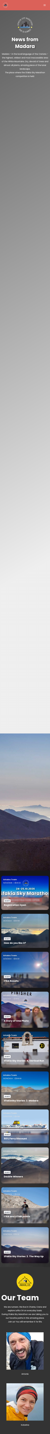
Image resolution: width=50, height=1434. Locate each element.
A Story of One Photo (16, 1020)
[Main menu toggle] (44, 5)
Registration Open (15, 905)
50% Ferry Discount (15, 1138)
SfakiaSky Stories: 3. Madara (21, 1100)
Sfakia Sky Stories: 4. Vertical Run (24, 1060)
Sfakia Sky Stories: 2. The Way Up (24, 1256)
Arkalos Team (10, 879)
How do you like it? (15, 943)
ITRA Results (11, 981)
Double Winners (13, 1176)
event (7, 900)
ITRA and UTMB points (17, 1216)
